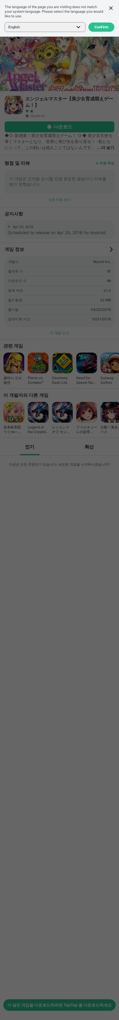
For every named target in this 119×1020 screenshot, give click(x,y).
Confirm (101, 27)
